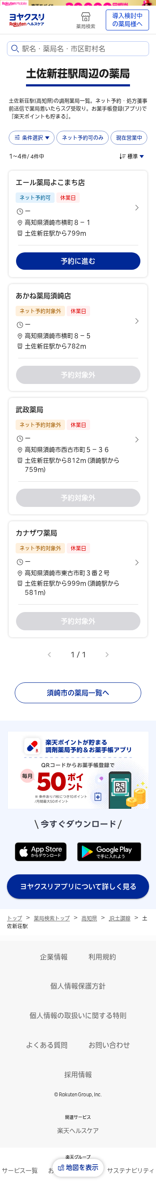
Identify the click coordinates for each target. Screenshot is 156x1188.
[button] (78, 208)
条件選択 (32, 137)
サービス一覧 (20, 1171)
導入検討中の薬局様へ (127, 20)
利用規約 (102, 956)
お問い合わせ (109, 1045)
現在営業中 (129, 137)
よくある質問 (47, 1045)
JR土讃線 (119, 918)
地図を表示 (82, 1167)
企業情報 (54, 956)
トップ (14, 918)
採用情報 (78, 1074)
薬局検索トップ (52, 918)
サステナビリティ (131, 1171)
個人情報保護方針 (78, 986)
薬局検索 (85, 26)
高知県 (89, 918)
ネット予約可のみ (83, 137)
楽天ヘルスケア (78, 1131)
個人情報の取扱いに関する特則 (78, 1015)
